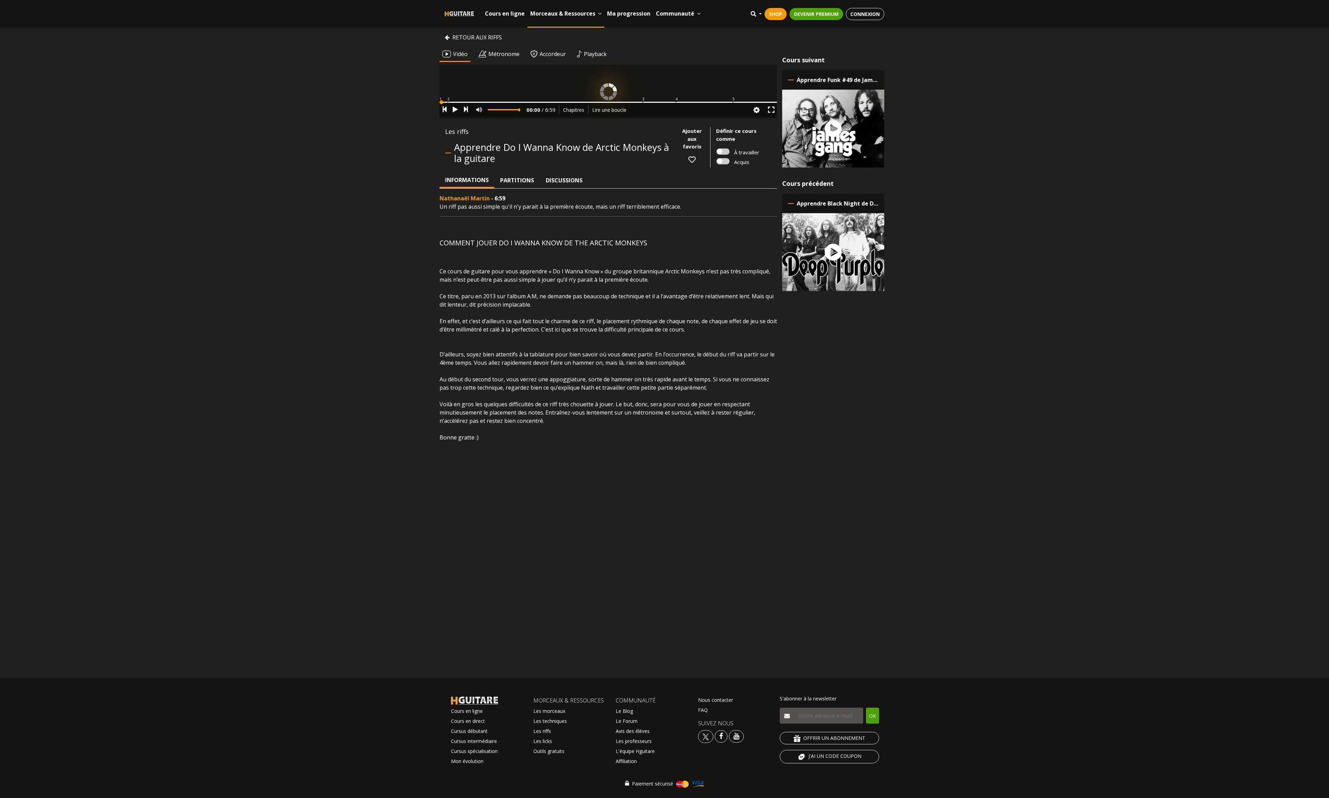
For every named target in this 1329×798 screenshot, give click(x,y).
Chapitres (573, 110)
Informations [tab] (467, 180)
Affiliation (626, 761)
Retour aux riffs (477, 37)
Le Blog (624, 711)
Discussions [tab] (564, 180)
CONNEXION (865, 14)
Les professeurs (634, 741)
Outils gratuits (548, 751)
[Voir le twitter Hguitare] (706, 736)
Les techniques (550, 721)
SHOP (775, 14)
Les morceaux (549, 711)
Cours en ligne (505, 13)
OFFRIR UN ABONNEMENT (834, 738)
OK (872, 716)
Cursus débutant (469, 731)
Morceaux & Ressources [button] (562, 13)
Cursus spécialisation (474, 751)
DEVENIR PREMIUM (816, 14)
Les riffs (542, 731)
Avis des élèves (633, 731)
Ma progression (628, 13)
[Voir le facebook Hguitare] (721, 736)
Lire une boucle (609, 110)
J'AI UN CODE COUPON (834, 756)
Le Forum (627, 721)
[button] (608, 102)
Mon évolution (467, 761)
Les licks (542, 741)
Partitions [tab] (517, 180)
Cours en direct (468, 721)
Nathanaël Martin (465, 198)
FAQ (703, 710)
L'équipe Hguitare (635, 751)
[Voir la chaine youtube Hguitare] (736, 736)
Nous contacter (715, 700)
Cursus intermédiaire (474, 741)
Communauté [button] (675, 13)
